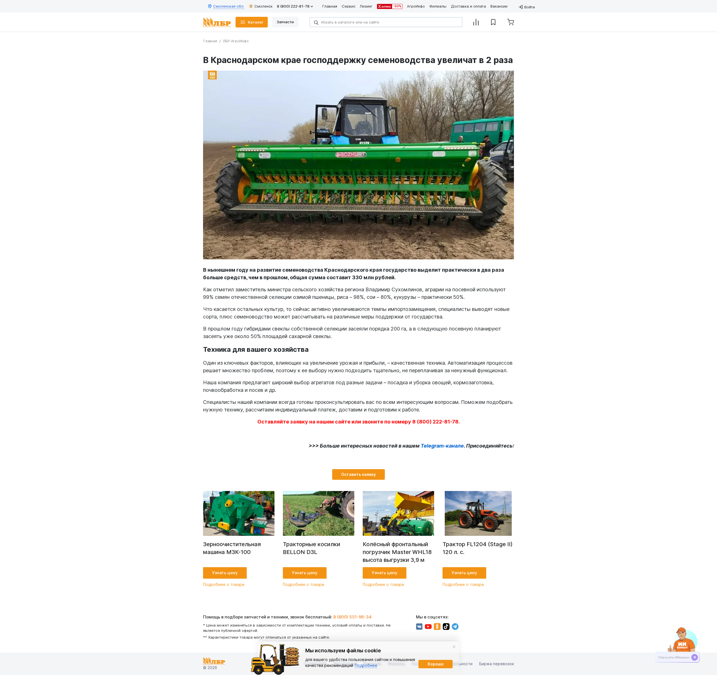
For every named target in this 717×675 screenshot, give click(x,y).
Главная (329, 6)
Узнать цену (225, 572)
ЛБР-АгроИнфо (236, 41)
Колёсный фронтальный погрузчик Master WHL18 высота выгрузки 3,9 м (397, 552)
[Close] (454, 647)
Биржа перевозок (496, 664)
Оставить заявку (358, 474)
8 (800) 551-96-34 (352, 617)
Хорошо (435, 664)
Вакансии (499, 6)
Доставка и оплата (468, 6)
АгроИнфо (416, 6)
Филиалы (437, 6)
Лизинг (366, 6)
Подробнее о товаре (224, 584)
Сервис (348, 6)
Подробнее (366, 665)
